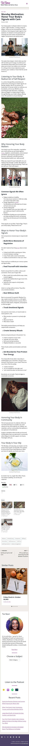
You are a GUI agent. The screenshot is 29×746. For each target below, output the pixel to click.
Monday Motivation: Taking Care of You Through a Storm (6, 527)
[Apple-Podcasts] (9, 690)
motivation (4, 541)
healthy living (10, 538)
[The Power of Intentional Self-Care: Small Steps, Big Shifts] (19, 505)
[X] (5, 737)
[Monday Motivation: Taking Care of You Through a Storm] (6, 522)
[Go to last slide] (4, 586)
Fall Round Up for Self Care (6, 552)
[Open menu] (27, 4)
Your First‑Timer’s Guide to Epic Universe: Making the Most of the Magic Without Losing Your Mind (14, 721)
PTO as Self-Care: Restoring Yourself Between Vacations (23, 553)
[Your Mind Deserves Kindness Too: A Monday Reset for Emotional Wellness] (6, 505)
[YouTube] (11, 737)
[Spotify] (13, 690)
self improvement (6, 544)
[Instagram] (8, 737)
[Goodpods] (4, 690)
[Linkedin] (13, 737)
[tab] (11, 606)
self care (19, 541)
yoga (18, 248)
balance (4, 538)
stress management (16, 544)
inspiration (17, 538)
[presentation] (14, 581)
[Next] (25, 586)
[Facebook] (2, 737)
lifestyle (24, 538)
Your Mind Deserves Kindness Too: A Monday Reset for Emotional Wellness (6, 511)
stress (3, 153)
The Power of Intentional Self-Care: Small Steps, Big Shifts (19, 510)
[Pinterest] (16, 737)
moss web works (24, 743)
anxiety (17, 202)
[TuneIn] (17, 690)
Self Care (3, 11)
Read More (14, 649)
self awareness (12, 541)
